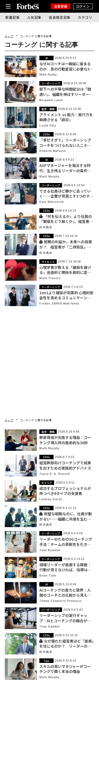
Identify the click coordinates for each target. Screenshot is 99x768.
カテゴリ (85, 17)
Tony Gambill (49, 626)
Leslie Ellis (47, 125)
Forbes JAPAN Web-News (59, 303)
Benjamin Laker (51, 100)
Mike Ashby (48, 74)
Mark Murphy (49, 176)
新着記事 (12, 17)
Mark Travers (49, 278)
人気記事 (34, 17)
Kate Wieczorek (51, 201)
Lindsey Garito (50, 499)
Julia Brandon (49, 550)
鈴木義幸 (45, 227)
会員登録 (60, 6)
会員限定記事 (59, 17)
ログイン (82, 6)
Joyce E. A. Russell (54, 473)
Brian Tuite (47, 575)
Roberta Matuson (52, 150)
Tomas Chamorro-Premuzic (60, 601)
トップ (9, 36)
